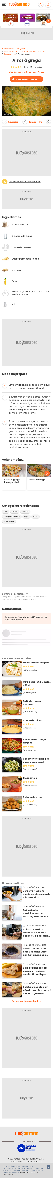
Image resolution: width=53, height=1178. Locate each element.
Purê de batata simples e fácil (37, 683)
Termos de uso (16, 1162)
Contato (37, 1162)
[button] (48, 21)
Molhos (15, 512)
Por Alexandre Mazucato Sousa (24, 181)
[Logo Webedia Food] (26, 1148)
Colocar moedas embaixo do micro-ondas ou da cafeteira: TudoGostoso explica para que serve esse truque (36, 932)
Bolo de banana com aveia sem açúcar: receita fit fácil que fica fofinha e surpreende (35, 971)
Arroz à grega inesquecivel (12, 481)
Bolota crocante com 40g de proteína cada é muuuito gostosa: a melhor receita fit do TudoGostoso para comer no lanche (37, 990)
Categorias (20, 48)
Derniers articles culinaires (26, 1001)
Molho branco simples (36, 662)
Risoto (35, 516)
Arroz (5, 512)
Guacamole (30, 778)
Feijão (26, 516)
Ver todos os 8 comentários (26, 72)
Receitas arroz (9, 54)
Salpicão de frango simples (34, 741)
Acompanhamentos (12, 516)
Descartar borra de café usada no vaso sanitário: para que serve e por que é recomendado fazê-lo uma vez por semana (36, 952)
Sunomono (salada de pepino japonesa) (36, 760)
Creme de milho (32, 720)
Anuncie (28, 1162)
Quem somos (14, 1159)
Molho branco (9, 521)
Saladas (25, 512)
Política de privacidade (32, 1159)
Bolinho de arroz (32, 797)
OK (48, 1167)
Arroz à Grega (37, 479)
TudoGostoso (7, 48)
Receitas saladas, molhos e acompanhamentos (24, 51)
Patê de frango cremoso (32, 703)
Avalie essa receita (28, 79)
